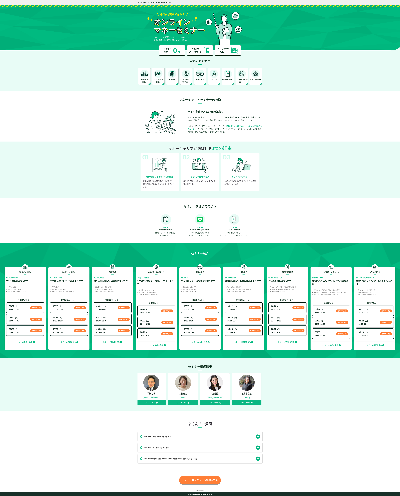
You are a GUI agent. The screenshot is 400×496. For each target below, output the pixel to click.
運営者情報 (200, 490)
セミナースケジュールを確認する (200, 480)
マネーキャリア (143, 2)
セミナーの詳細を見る (24, 342)
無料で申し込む (36, 308)
